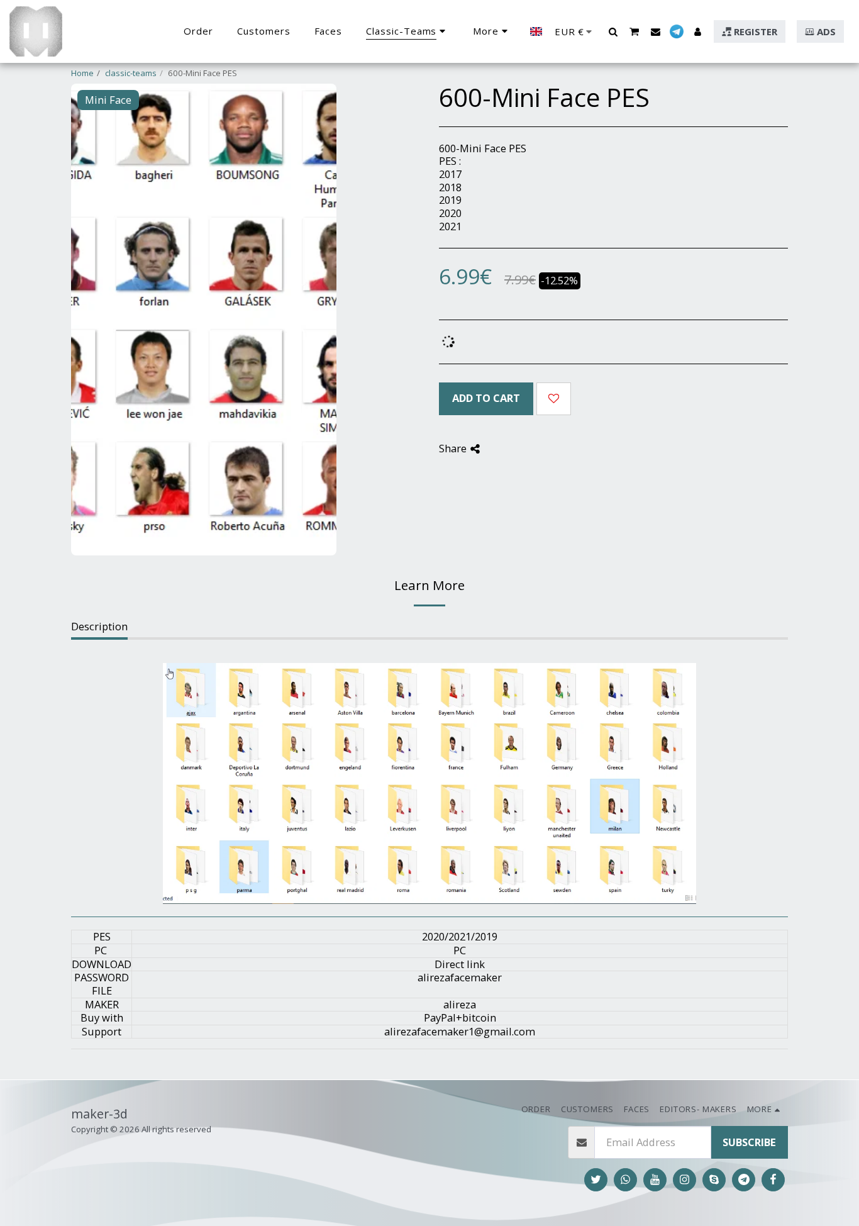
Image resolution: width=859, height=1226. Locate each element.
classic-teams (131, 73)
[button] (613, 31)
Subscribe (749, 1142)
